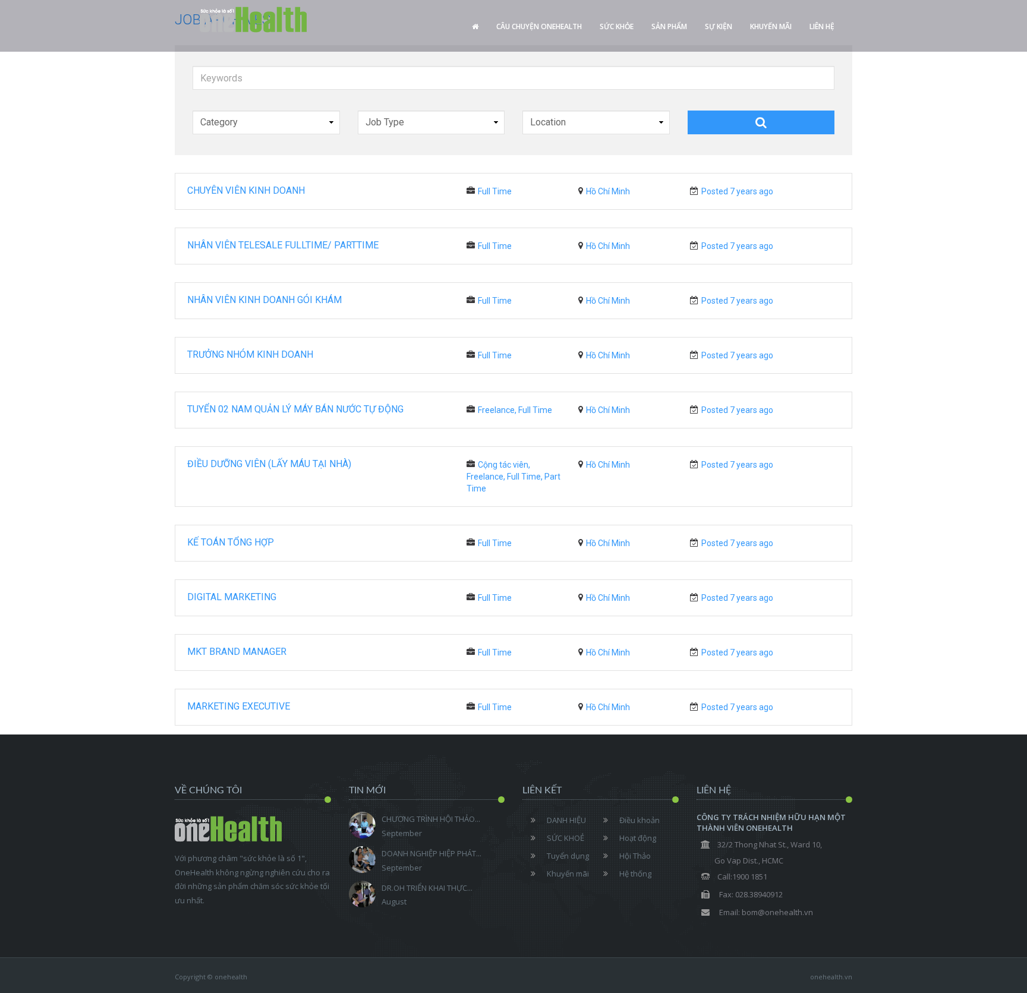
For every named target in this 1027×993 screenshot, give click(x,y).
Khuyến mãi (771, 26)
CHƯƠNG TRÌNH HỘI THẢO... (431, 819)
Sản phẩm (669, 26)
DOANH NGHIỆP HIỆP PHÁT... (431, 853)
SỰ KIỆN (718, 26)
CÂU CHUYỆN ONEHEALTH (539, 26)
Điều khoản (639, 820)
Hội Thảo (635, 855)
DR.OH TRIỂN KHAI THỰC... (427, 887)
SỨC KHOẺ (565, 838)
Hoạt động (637, 838)
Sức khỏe (617, 26)
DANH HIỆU (566, 820)
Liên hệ (821, 26)
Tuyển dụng (568, 855)
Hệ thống (635, 873)
